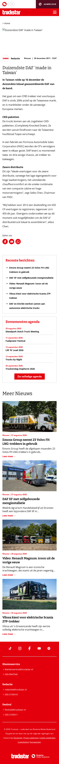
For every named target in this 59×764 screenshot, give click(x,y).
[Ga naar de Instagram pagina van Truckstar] (20, 648)
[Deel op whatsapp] (18, 241)
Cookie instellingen (47, 738)
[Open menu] (55, 12)
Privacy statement (31, 738)
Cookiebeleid (23, 742)
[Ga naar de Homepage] (11, 12)
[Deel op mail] (11, 241)
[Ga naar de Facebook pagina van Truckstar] (29, 648)
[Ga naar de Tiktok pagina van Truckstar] (10, 648)
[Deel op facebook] (5, 241)
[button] (47, 4)
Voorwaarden (35, 742)
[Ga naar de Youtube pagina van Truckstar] (39, 648)
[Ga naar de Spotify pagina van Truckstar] (49, 648)
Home (7, 23)
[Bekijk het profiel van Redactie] (11, 58)
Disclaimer (18, 738)
